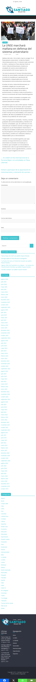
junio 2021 (4, 437)
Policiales (3, 577)
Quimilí (3, 580)
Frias (2, 544)
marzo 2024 (4, 353)
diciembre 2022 (5, 391)
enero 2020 (4, 481)
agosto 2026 (4, 279)
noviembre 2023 (5, 363)
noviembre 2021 (5, 425)
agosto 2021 (4, 432)
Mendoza (3, 565)
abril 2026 (3, 289)
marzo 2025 (4, 322)
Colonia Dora (4, 516)
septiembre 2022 (5, 399)
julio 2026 (3, 282)
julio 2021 (3, 435)
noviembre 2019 (5, 486)
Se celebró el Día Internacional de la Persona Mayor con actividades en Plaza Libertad (15, 160)
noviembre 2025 (5, 302)
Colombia (3, 514)
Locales (5, 42)
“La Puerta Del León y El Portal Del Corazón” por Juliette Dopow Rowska (5, 656)
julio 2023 (3, 374)
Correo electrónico (6, 218)
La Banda (3, 557)
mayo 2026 (4, 287)
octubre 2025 (4, 305)
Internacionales (5, 552)
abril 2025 (3, 320)
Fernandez (4, 542)
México (3, 567)
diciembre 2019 (5, 483)
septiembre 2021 (5, 430)
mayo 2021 (4, 440)
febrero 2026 (4, 294)
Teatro (3, 595)
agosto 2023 (4, 371)
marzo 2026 (4, 292)
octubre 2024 (4, 335)
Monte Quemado (5, 570)
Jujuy (2, 554)
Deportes (3, 524)
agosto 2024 (4, 340)
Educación (4, 531)
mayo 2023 (4, 379)
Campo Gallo (4, 503)
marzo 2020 (4, 476)
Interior (3, 549)
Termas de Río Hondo (7, 603)
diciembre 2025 (5, 299)
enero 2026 (4, 297)
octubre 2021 (4, 427)
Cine (2, 511)
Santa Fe (3, 588)
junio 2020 (4, 468)
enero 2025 (4, 328)
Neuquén (3, 575)
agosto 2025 (4, 310)
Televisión (4, 600)
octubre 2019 (4, 489)
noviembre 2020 (5, 455)
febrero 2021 (4, 448)
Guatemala (4, 547)
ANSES (3, 498)
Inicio (14, 635)
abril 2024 (3, 351)
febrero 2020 (4, 478)
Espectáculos (4, 537)
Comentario (4, 185)
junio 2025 (4, 315)
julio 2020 (3, 466)
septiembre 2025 (5, 307)
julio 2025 (3, 312)
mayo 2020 (4, 471)
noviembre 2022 (5, 394)
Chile (2, 506)
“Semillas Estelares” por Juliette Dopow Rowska (14, 269)
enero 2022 (4, 420)
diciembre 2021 (5, 422)
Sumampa (4, 593)
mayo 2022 (4, 409)
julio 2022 (3, 404)
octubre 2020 (4, 458)
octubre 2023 (4, 366)
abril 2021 (3, 443)
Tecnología (4, 598)
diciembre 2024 (5, 330)
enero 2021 (4, 450)
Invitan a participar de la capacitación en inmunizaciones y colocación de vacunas (16, 171)
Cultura (3, 521)
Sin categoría (4, 590)
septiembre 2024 (5, 338)
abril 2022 (3, 412)
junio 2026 (4, 284)
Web (2, 227)
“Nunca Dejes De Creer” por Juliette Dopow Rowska (15, 256)
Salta (2, 583)
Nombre (3, 209)
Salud (2, 585)
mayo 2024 (4, 348)
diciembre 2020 (5, 453)
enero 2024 (4, 358)
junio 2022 (4, 407)
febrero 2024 (4, 356)
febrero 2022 (4, 417)
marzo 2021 (4, 445)
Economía (4, 529)
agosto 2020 (4, 463)
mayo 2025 (4, 317)
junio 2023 (4, 376)
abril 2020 (3, 473)
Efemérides (4, 534)
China (2, 508)
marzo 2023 (4, 384)
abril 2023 (3, 381)
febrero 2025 (4, 325)
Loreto (3, 562)
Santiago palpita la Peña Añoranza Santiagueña (14, 258)
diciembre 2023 (5, 361)
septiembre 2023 (5, 368)
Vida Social (4, 606)
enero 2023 (4, 389)
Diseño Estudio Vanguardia (18, 673)
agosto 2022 (4, 402)
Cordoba (3, 519)
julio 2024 (3, 343)
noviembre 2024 (5, 333)
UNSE (17, 54)
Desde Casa (4, 526)
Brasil (2, 501)
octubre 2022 (4, 397)
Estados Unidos (5, 539)
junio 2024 (4, 345)
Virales (3, 608)
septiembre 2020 (5, 460)
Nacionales (4, 572)
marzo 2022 (4, 414)
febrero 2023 (4, 386)
